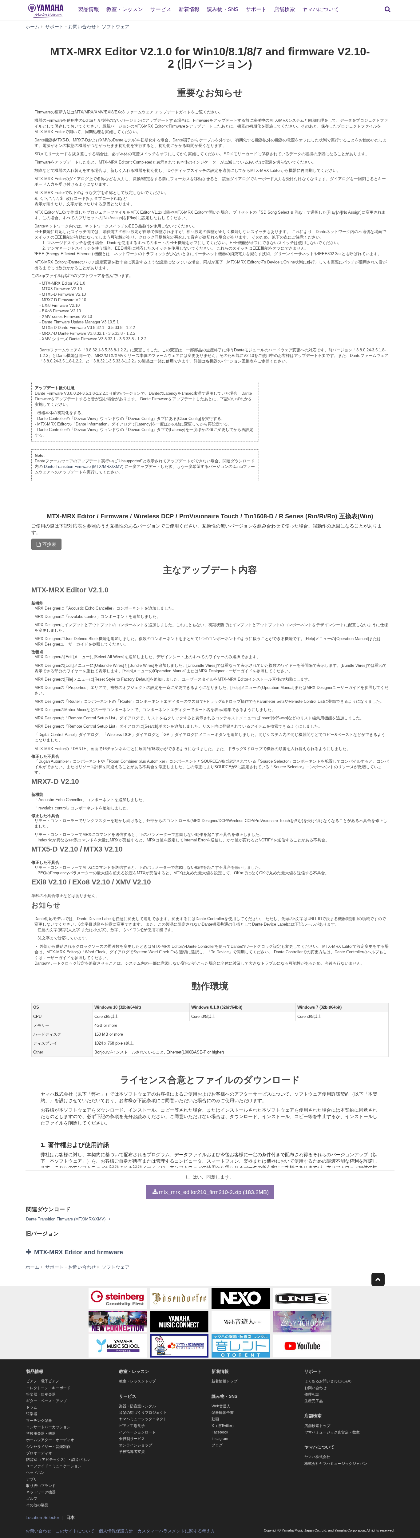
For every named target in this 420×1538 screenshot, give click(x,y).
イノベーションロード (137, 1432)
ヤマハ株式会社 (317, 1457)
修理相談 (311, 1394)
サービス (160, 9)
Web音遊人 (221, 1406)
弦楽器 (31, 1414)
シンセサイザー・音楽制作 (48, 1447)
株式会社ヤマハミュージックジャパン (335, 1463)
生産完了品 (313, 1401)
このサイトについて (75, 1530)
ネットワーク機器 (41, 1492)
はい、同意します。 (213, 1177)
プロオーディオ (39, 1453)
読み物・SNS (222, 9)
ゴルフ (31, 1498)
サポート (256, 9)
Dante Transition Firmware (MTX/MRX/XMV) (83, 466)
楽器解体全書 (223, 1412)
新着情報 (189, 9)
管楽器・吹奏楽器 (41, 1394)
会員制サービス (132, 1439)
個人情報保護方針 (116, 1530)
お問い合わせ (315, 1388)
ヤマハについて (320, 9)
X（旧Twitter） (224, 1426)
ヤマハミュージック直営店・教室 (332, 1432)
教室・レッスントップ (137, 1381)
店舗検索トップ (317, 1426)
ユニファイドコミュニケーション (53, 1466)
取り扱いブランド (41, 1486)
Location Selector (42, 1517)
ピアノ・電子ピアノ (42, 1381)
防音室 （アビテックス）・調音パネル (58, 1459)
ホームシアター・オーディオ (50, 1440)
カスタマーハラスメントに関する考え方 (176, 1530)
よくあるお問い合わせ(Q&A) (327, 1381)
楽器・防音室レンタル (137, 1406)
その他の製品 (37, 1505)
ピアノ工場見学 (132, 1426)
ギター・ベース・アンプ (46, 1401)
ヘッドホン (35, 1472)
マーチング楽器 (39, 1420)
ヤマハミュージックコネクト (143, 1419)
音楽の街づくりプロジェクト (143, 1412)
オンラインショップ (135, 1445)
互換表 (49, 544)
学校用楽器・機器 (41, 1433)
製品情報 (88, 9)
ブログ (217, 1445)
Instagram (220, 1439)
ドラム (31, 1407)
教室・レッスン (124, 9)
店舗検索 (284, 9)
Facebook (220, 1432)
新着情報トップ (224, 1381)
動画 (215, 1419)
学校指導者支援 (132, 1451)
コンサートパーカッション (48, 1427)
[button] (86, 1252)
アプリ (31, 1479)
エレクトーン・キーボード (48, 1388)
